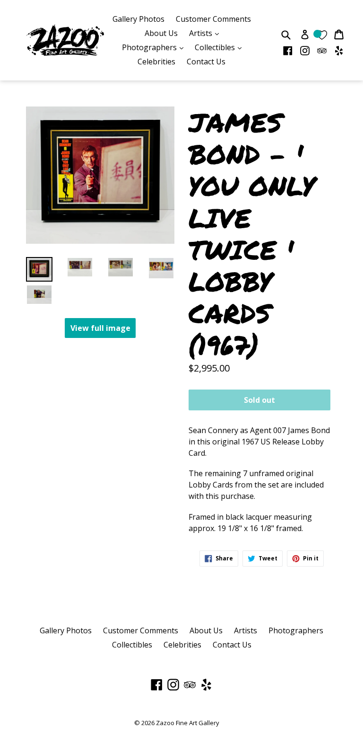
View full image (100, 328)
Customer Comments (213, 19)
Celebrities (156, 61)
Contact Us (206, 61)
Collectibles (220, 47)
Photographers (155, 47)
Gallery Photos (138, 19)
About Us (161, 33)
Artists (206, 32)
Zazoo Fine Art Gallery (187, 723)
